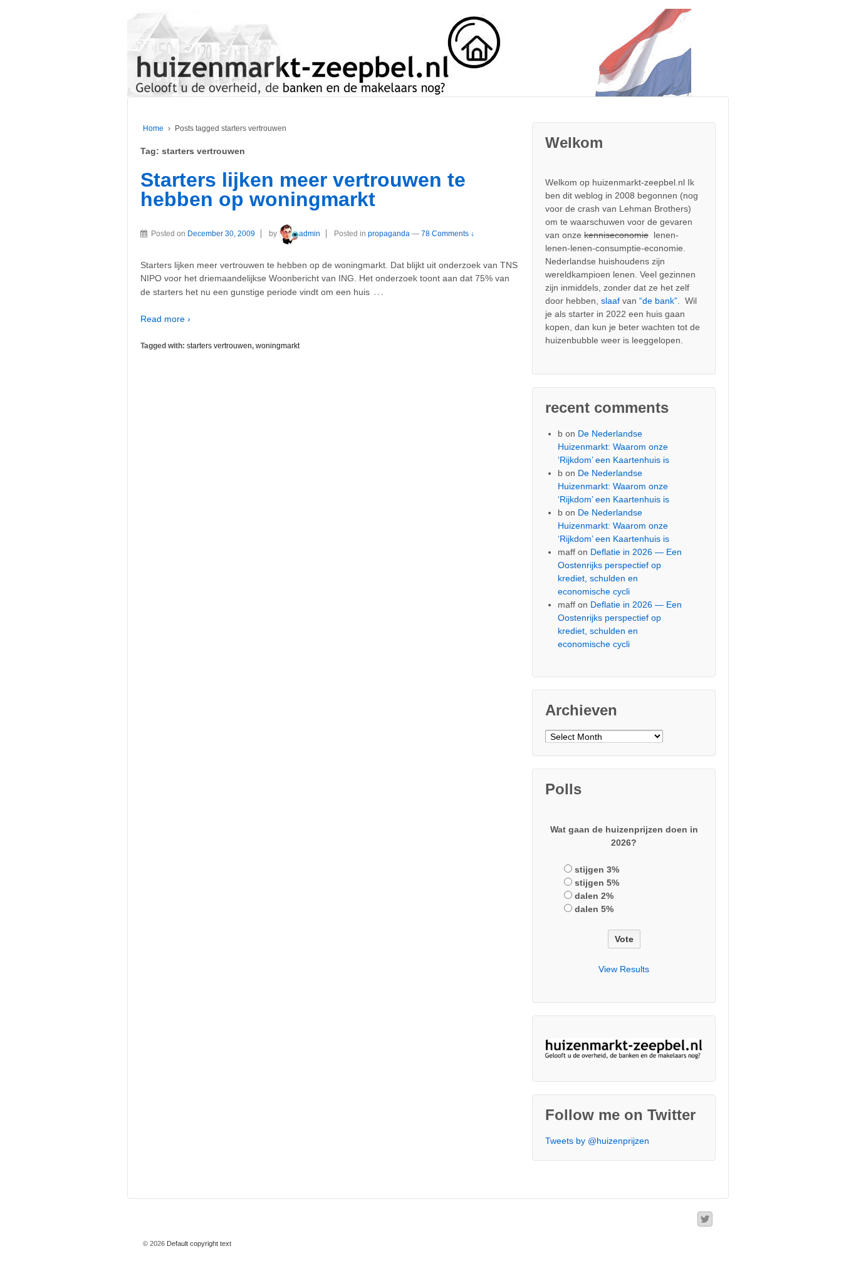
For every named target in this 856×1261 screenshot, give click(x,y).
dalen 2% (594, 896)
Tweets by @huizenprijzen (597, 1141)
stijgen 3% (597, 869)
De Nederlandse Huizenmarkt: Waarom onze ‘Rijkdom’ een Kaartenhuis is (613, 446)
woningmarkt (278, 345)
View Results (623, 969)
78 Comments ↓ (447, 233)
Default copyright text (198, 1243)
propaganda (389, 233)
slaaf (610, 301)
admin (309, 233)
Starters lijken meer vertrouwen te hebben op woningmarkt (303, 190)
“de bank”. (659, 301)
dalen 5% (594, 909)
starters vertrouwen (219, 345)
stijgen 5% (597, 883)
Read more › (165, 319)
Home (153, 128)
